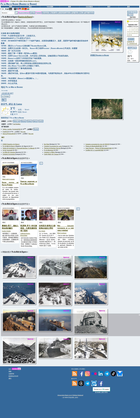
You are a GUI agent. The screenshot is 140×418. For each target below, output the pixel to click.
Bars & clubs (53, 13)
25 (129, 21)
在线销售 (131, 39)
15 (129, 31)
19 (136, 31)
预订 (4, 100)
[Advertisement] (71, 262)
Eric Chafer (42, 231)
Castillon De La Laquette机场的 (94, 150)
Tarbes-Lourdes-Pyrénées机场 (11, 129)
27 (132, 21)
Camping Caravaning (9, 154)
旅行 (2, 137)
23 (131, 33)
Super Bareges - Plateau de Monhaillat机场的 (98, 148)
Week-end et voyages (8, 179)
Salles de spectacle (24, 13)
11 (134, 30)
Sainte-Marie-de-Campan (51, 154)
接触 (10, 371)
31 (127, 23)
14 (127, 31)
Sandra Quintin (6, 231)
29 (136, 21)
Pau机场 (5, 132)
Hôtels (81, 13)
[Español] (23, 9)
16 (131, 31)
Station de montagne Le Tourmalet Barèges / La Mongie (19, 148)
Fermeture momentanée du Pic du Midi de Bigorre (28, 182)
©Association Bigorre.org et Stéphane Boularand (70, 395)
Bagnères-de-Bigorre (25, 17)
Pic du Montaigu (48, 150)
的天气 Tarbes (132, 48)
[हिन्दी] (28, 9)
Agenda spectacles (132, 12)
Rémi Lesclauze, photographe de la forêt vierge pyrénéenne (65, 227)
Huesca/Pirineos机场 (9, 134)
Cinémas (32, 13)
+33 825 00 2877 (7, 93)
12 (136, 30)
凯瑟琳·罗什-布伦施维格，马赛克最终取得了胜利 (28, 228)
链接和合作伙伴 (13, 376)
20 (137, 31)
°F (15, 9)
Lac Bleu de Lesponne (9, 152)
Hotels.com (17, 121)
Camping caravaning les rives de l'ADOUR (97, 144)
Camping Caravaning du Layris (53, 146)
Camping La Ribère (49, 152)
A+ (3, 9)
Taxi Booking (16, 124)
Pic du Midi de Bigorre (9, 146)
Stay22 (41, 121)
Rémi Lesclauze (61, 233)
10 (132, 30)
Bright (7, 9)
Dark (10, 9)
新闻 (10, 7)
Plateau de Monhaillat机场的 (93, 146)
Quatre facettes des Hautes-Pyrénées (10, 183)
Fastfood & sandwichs (64, 13)
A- (1, 9)
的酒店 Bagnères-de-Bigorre (99, 55)
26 (131, 21)
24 (127, 21)
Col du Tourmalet (7, 150)
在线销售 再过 (132, 42)
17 (132, 31)
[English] (20, 9)
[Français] (18, 9)
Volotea (36, 129)
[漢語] (25, 9)
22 (129, 33)
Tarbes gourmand (88, 13)
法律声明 (11, 374)
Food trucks (75, 13)
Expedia (29, 121)
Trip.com (22, 132)
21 (127, 33)
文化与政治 (89, 7)
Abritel (35, 121)
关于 (14, 369)
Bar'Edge (46, 144)
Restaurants (45, 13)
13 (137, 30)
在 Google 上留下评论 (101, 392)
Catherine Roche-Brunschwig (25, 234)
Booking (23, 121)
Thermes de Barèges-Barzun (52, 148)
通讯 (10, 378)
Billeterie (130, 15)
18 (134, 31)
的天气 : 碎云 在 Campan (11, 104)
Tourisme (38, 13)
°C (13, 9)
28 (134, 21)
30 (137, 21)
